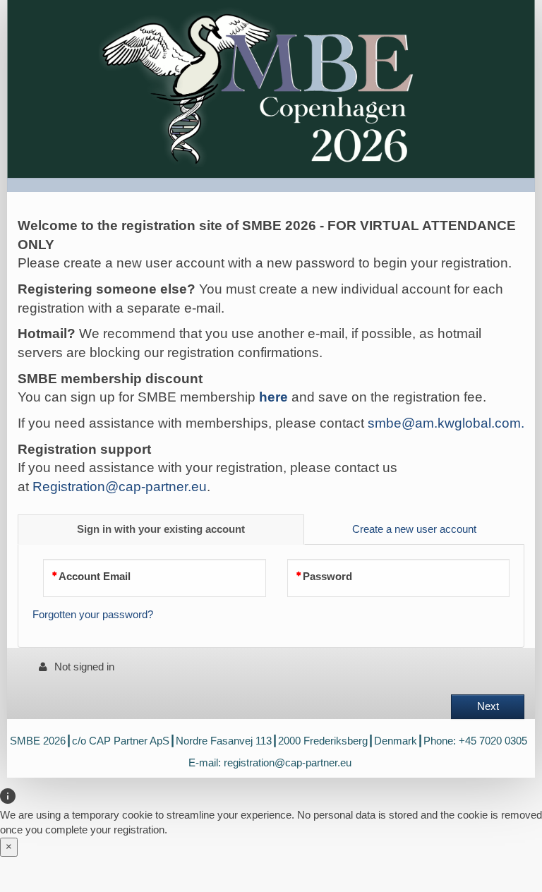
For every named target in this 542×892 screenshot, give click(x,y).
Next (488, 706)
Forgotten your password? (92, 614)
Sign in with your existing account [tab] (161, 529)
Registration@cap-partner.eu (119, 486)
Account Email (95, 576)
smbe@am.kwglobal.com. (446, 423)
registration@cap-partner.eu (287, 763)
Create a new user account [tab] (414, 529)
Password (327, 576)
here (273, 397)
